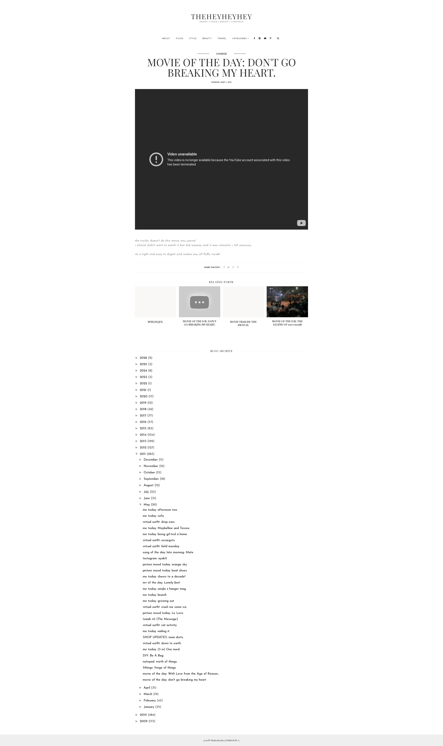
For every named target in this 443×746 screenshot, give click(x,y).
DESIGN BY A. (233, 740)
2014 (143, 435)
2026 (144, 358)
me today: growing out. (159, 601)
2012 (143, 447)
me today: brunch (154, 595)
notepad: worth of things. (160, 661)
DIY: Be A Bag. (153, 655)
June (147, 498)
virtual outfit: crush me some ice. (165, 607)
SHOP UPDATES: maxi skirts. (163, 637)
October (150, 472)
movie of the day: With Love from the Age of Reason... (181, 673)
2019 (143, 403)
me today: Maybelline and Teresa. (166, 528)
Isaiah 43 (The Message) (160, 619)
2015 (143, 428)
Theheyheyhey (221, 16)
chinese (221, 54)
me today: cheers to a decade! (164, 576)
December (151, 459)
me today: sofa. (153, 516)
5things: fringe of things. (159, 667)
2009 (144, 721)
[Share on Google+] (233, 267)
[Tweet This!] (228, 267)
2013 (143, 441)
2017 (143, 415)
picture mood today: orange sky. (165, 564)
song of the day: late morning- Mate (168, 552)
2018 (143, 409)
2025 (144, 364)
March (148, 694)
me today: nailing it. (156, 631)
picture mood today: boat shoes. (165, 570)
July (147, 492)
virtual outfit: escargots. (159, 540)
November (151, 466)
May (147, 504)
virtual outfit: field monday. (161, 546)
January (149, 707)
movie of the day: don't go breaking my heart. (175, 680)
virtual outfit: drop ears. (159, 522)
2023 (144, 377)
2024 (144, 370)
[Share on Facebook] (224, 267)
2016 (143, 422)
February (150, 700)
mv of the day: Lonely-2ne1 (161, 582)
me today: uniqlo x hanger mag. (164, 589)
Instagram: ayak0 (155, 558)
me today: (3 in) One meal (161, 649)
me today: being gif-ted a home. (165, 534)
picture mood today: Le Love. (163, 613)
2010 (144, 715)
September (152, 479)
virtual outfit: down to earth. (162, 643)
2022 (144, 383)
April (147, 687)
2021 (143, 390)
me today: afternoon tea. (160, 510)
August (149, 485)
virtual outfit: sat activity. (160, 625)
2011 (143, 454)
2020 (144, 396)
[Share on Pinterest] (238, 267)
